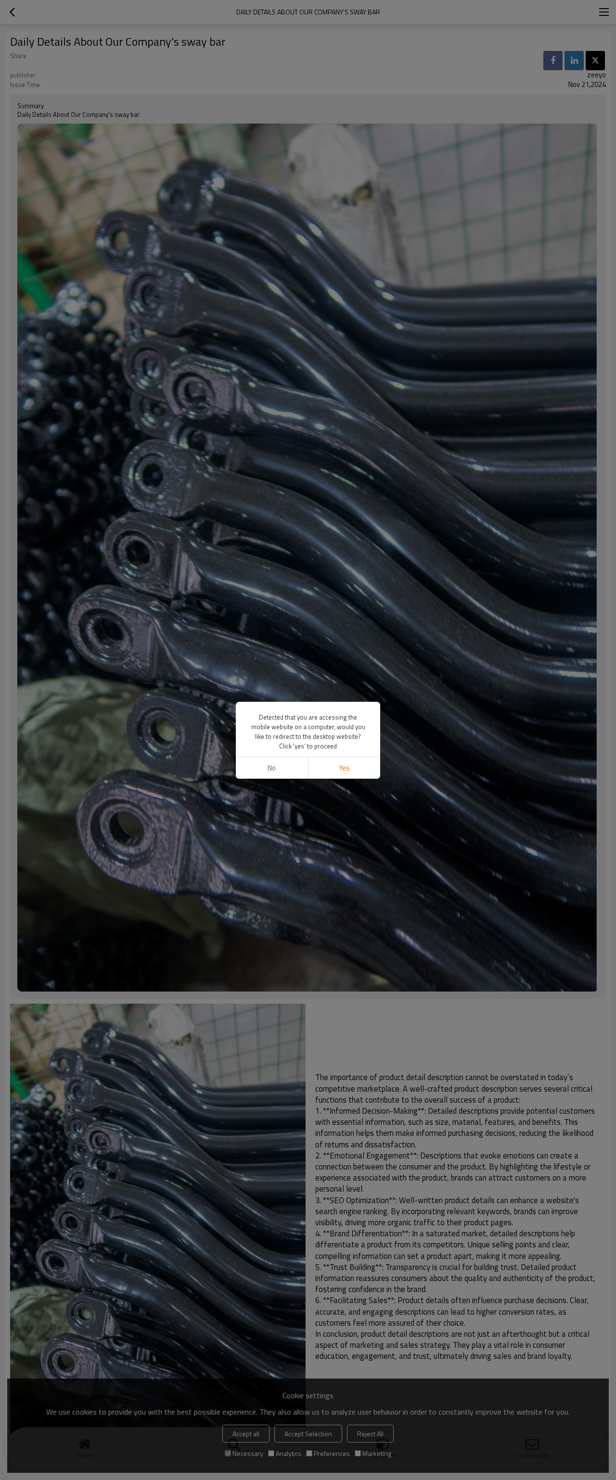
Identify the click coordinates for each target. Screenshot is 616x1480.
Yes (344, 767)
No (272, 767)
